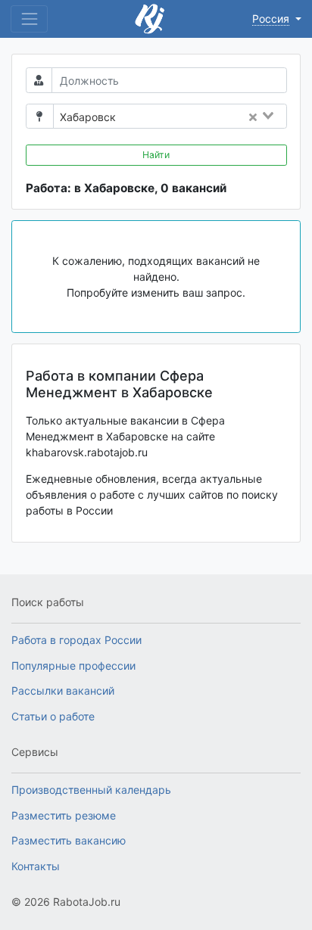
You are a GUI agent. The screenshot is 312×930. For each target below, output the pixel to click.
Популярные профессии (73, 665)
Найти (156, 154)
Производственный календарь (91, 789)
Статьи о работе (53, 716)
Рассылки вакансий (62, 690)
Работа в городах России (76, 639)
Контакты (35, 866)
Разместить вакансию (68, 840)
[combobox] (205, 117)
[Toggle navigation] (29, 18)
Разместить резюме (63, 815)
